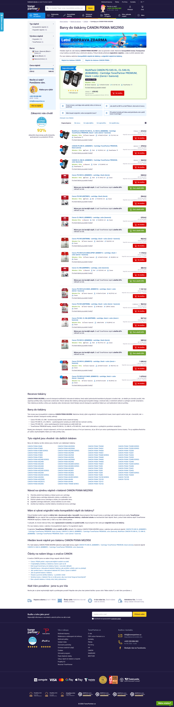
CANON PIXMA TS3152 (96, 484)
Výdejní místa (62, 642)
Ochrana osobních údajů (66, 648)
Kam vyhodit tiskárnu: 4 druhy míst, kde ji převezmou (48, 579)
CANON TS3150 (123, 479)
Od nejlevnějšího (88, 123)
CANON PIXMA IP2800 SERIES (38, 451)
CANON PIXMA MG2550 (36, 477)
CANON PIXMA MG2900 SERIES (68, 451)
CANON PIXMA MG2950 (66, 457)
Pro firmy (124, 2)
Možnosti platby (63, 639)
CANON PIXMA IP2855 (35, 457)
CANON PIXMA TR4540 (96, 446)
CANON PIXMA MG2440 (36, 464)
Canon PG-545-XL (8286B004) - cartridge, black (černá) (91, 340)
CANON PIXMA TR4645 (96, 459)
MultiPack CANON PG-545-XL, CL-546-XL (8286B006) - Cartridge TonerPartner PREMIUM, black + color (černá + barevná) (111, 73)
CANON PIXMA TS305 (95, 475)
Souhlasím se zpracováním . (107, 618)
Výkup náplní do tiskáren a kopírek (69, 659)
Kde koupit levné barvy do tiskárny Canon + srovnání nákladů (51, 566)
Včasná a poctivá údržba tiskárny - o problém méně (48, 575)
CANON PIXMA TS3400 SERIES (128, 459)
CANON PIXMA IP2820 (35, 453)
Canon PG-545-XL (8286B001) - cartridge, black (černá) (91, 175)
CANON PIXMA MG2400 (36, 462)
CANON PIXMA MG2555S (66, 446)
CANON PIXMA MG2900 (66, 453)
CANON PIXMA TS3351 (126, 453)
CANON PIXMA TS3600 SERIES (128, 473)
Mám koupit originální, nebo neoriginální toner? (81, 113)
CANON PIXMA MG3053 (66, 475)
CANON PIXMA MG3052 (66, 473)
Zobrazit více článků (66, 118)
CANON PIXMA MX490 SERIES (68, 477)
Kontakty (133, 2)
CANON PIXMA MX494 (65, 479)
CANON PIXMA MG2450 (36, 466)
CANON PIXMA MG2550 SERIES (38, 475)
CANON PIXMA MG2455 (36, 468)
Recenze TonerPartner (65, 664)
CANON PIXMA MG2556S (66, 448)
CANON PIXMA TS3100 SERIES (98, 477)
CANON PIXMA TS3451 (126, 468)
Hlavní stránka (64, 21)
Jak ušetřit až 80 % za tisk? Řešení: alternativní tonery (127, 106)
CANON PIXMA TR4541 (96, 448)
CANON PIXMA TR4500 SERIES (68, 484)
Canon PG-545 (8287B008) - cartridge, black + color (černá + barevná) (96, 239)
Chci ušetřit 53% (138, 281)
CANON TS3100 (123, 477)
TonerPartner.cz (94, 630)
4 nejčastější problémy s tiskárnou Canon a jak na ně (48, 564)
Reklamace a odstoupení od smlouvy (70, 636)
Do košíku (118, 93)
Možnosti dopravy (106, 2)
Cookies (60, 650)
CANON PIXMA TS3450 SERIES (128, 464)
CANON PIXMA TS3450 (126, 466)
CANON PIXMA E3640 (35, 446)
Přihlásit (130, 9)
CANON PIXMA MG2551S (36, 481)
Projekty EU (61, 662)
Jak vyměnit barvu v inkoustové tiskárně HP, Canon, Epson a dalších (53, 570)
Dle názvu (77, 123)
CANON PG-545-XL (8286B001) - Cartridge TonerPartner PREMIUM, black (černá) (106, 545)
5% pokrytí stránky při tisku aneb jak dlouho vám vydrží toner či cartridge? (127, 113)
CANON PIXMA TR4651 (96, 464)
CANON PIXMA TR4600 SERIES (98, 455)
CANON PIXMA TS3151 (96, 481)
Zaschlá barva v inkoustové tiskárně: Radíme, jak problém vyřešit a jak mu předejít (58, 568)
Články (117, 2)
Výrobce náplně (36, 36)
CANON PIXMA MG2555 (36, 484)
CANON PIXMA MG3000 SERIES (68, 464)
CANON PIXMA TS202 (95, 466)
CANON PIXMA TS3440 (126, 462)
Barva (32, 48)
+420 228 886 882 (114, 8)
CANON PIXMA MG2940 (66, 455)
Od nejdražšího (101, 123)
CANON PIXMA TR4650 (96, 462)
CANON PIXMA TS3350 (126, 451)
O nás (90, 633)
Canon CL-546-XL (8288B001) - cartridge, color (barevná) (91, 217)
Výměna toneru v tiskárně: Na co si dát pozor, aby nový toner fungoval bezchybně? (58, 577)
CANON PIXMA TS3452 (126, 470)
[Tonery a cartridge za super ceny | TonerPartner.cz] (33, 8)
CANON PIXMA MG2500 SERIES (38, 470)
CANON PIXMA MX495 (65, 481)
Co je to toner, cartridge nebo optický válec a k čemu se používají (83, 106)
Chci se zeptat (36, 106)
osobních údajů (116, 618)
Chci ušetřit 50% (138, 188)
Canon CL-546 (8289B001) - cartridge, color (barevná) (90, 268)
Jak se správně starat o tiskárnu (41, 573)
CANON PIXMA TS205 (95, 468)
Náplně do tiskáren (75, 21)
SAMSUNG (91, 653)
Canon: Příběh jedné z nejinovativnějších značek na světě (50, 561)
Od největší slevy (114, 123)
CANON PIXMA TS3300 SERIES (128, 446)
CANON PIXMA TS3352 (126, 455)
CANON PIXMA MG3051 (66, 470)
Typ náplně (34, 24)
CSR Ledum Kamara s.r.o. (96, 636)
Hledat (90, 8)
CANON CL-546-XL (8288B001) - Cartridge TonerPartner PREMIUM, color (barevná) (89, 531)
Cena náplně (35, 65)
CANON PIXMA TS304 (95, 473)
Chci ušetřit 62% (138, 209)
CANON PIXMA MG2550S (36, 479)
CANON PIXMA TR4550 (96, 451)
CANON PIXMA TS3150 (96, 479)
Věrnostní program (64, 653)
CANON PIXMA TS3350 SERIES (128, 448)
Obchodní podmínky (64, 645)
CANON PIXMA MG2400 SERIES (38, 459)
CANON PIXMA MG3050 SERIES (68, 466)
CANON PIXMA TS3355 (126, 457)
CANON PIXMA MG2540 (36, 473)
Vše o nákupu (63, 630)
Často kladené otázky (65, 656)
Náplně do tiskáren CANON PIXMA (97, 60)
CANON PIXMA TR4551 (96, 453)
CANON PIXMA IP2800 (35, 448)
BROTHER (91, 656)
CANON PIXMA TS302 (95, 470)
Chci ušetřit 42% (138, 231)
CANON (85, 21)
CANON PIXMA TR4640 (96, 457)
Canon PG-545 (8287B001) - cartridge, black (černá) (89, 196)
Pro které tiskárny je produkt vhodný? (95, 87)
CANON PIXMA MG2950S (66, 459)
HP (89, 648)
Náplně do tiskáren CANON (71, 60)
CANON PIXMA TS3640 (126, 475)
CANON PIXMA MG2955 (66, 462)
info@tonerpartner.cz (37, 101)
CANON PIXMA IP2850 (35, 455)
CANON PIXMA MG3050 (66, 468)
